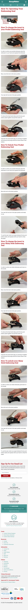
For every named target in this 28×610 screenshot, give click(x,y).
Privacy (5, 571)
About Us (6, 555)
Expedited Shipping (9, 525)
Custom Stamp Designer (9, 533)
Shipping (6, 561)
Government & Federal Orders (8, 582)
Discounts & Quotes (12, 577)
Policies (5, 565)
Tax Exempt (6, 568)
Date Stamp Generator (9, 535)
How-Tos (6, 542)
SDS (5, 553)
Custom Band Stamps (9, 536)
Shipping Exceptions (18, 525)
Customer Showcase (9, 544)
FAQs (5, 550)
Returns (5, 566)
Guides (5, 541)
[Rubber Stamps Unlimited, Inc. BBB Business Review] (11, 589)
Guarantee (6, 563)
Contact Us (6, 549)
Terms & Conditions (8, 569)
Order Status (7, 552)
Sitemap (6, 557)
